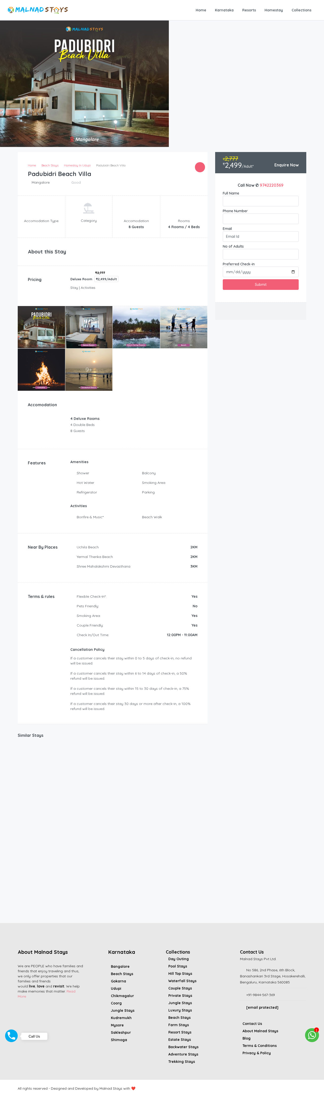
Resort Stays (179, 1032)
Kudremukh (121, 1018)
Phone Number (235, 211)
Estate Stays (179, 1039)
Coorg (116, 1003)
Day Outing (178, 959)
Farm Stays (178, 1025)
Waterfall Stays (182, 981)
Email (227, 228)
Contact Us (252, 1023)
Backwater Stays (183, 1047)
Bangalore (120, 966)
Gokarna (118, 981)
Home (201, 10)
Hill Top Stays (180, 973)
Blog (246, 1038)
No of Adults (233, 246)
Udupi (116, 988)
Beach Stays (122, 974)
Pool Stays (177, 966)
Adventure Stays (183, 1054)
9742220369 (272, 185)
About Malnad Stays (260, 1031)
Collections (301, 10)
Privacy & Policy (256, 1053)
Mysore (117, 1025)
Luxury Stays (180, 1010)
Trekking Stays (181, 1061)
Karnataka (224, 10)
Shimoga (119, 1040)
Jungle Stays (122, 1010)
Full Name (231, 193)
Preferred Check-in (239, 264)
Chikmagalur (122, 996)
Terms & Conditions (259, 1045)
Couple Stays (180, 988)
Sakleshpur (121, 1032)
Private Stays (180, 995)
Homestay (274, 10)
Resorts (249, 10)
